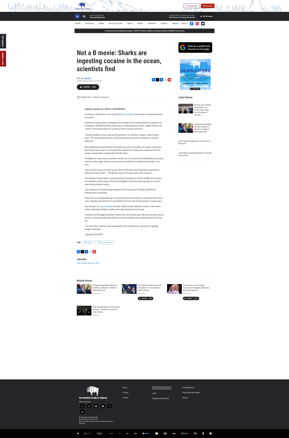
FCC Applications (188, 387)
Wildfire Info (2, 58)
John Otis (87, 78)
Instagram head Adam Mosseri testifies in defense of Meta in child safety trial (105, 287)
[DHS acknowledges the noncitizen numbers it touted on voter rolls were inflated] (84, 310)
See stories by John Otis (88, 263)
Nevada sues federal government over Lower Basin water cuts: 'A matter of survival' (202, 110)
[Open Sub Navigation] (82, 23)
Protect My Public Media (190, 393)
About (140, 23)
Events (164, 23)
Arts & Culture (115, 23)
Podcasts (89, 23)
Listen (77, 23)
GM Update (2, 41)
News (101, 23)
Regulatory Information (161, 398)
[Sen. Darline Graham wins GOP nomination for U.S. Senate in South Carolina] (129, 289)
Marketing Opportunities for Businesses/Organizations (162, 388)
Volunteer (192, 6)
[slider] (87, 16)
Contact (125, 393)
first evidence (128, 114)
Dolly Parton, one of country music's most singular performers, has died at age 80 (196, 287)
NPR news (88, 242)
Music (130, 23)
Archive (185, 398)
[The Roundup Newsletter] (195, 74)
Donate (208, 6)
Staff (154, 393)
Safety (184, 23)
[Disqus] (144, 349)
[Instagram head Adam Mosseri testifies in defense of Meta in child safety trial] (185, 128)
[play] (77, 16)
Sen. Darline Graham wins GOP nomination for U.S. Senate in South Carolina (150, 287)
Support (152, 23)
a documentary (105, 206)
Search (175, 23)
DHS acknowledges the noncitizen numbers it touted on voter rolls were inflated (106, 309)
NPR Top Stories (104, 242)
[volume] (84, 16)
